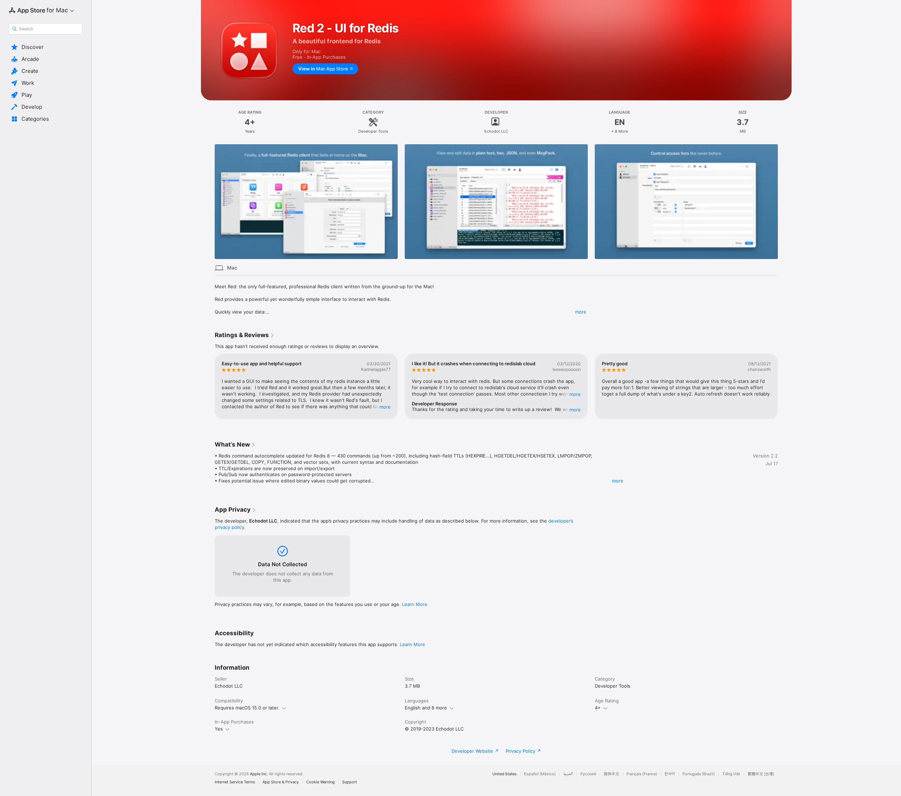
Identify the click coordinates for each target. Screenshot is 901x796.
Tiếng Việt (731, 774)
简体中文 (611, 774)
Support (349, 782)
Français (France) (641, 774)
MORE (385, 406)
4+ (598, 707)
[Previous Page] (208, 201)
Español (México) (540, 774)
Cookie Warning (320, 782)
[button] (45, 47)
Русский (588, 774)
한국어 (669, 774)
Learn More (414, 604)
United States (504, 774)
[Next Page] (785, 201)
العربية (568, 774)
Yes (219, 729)
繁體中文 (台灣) (761, 774)
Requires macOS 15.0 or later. (247, 707)
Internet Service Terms (235, 782)
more (580, 312)
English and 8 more (426, 707)
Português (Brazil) (698, 774)
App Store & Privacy (281, 782)
